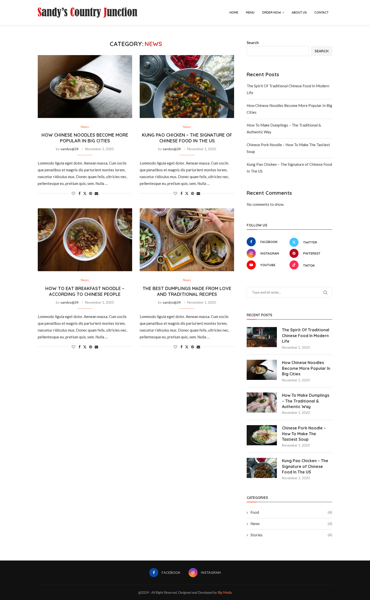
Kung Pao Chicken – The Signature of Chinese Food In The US (187, 138)
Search (253, 42)
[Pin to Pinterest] (90, 193)
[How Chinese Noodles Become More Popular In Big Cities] (85, 86)
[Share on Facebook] (80, 193)
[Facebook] (182, 13)
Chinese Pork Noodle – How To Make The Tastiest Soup (304, 433)
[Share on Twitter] (85, 193)
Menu (250, 12)
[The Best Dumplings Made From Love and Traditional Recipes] (187, 239)
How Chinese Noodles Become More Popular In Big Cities (85, 138)
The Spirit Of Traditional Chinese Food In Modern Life (305, 335)
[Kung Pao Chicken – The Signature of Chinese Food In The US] (187, 86)
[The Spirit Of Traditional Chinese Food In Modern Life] (262, 337)
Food (291, 512)
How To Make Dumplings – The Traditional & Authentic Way (305, 401)
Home (234, 12)
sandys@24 (69, 149)
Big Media (225, 592)
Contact (321, 12)
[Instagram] (187, 13)
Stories (291, 535)
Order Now (271, 12)
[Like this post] (73, 193)
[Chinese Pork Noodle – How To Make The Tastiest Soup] (262, 435)
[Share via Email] (96, 193)
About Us (299, 12)
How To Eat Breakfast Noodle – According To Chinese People (84, 291)
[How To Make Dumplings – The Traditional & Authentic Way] (262, 402)
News (291, 523)
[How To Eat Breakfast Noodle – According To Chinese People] (85, 239)
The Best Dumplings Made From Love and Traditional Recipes (186, 291)
